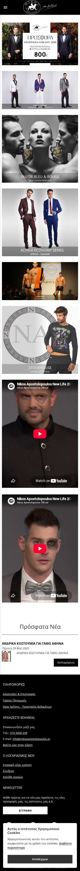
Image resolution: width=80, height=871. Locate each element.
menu (5, 7)
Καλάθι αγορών (13, 777)
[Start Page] (40, 7)
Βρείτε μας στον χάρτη (18, 745)
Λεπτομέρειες (66, 662)
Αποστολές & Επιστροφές (19, 694)
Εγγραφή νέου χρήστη (17, 765)
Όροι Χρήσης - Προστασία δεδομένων (27, 707)
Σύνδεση (8, 771)
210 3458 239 (18, 733)
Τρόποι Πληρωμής (14, 700)
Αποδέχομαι (40, 859)
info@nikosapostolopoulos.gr (31, 739)
